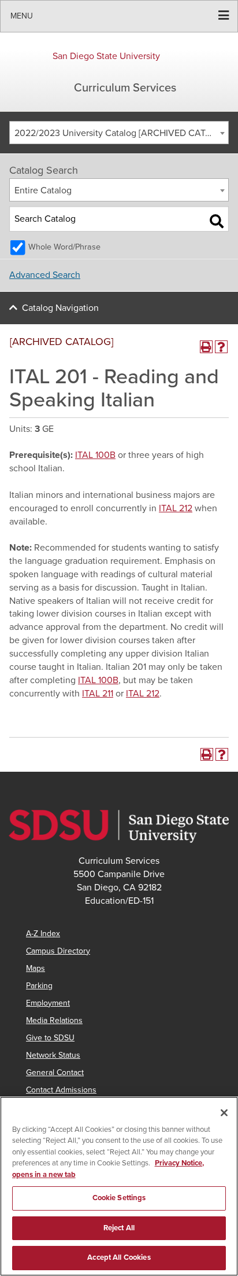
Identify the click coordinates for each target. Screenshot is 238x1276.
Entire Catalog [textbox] (43, 190)
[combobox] (119, 132)
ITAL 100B (95, 455)
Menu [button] (21, 16)
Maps (35, 968)
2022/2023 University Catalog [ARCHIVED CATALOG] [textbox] (121, 133)
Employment (48, 1003)
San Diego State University (106, 56)
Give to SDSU (50, 1038)
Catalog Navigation (60, 308)
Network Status (53, 1055)
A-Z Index (43, 933)
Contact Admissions (61, 1090)
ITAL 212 (175, 508)
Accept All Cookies (118, 1257)
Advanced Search (44, 275)
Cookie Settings (119, 1197)
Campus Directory (58, 951)
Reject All (119, 1228)
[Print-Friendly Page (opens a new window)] (206, 346)
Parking (39, 986)
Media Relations (54, 1020)
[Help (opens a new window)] (221, 346)
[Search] (216, 221)
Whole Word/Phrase (64, 247)
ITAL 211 (97, 693)
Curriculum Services (125, 88)
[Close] (224, 1112)
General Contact (55, 1072)
